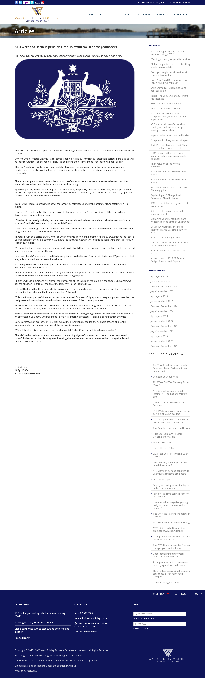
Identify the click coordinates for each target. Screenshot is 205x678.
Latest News (143, 14)
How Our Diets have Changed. (166, 103)
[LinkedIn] (20, 2)
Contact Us (180, 14)
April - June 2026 (159, 276)
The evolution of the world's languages (165, 165)
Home (91, 14)
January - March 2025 (162, 301)
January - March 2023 (162, 341)
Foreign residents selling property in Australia (171, 495)
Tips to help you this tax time (166, 108)
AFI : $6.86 (174, 594)
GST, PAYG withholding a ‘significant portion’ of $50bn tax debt (171, 412)
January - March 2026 (162, 281)
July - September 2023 (162, 331)
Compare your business (165, 376)
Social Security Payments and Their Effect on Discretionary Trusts (169, 147)
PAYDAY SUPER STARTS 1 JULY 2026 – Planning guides (170, 189)
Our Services (124, 14)
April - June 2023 (159, 336)
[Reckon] (39, 2)
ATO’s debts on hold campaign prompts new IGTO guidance (169, 530)
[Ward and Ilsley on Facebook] (17, 2)
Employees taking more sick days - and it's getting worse (171, 487)
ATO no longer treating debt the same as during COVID (167, 53)
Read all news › (22, 637)
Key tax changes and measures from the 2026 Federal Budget (170, 244)
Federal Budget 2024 (163, 448)
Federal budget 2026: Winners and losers (168, 252)
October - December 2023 (164, 326)
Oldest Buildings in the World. (168, 582)
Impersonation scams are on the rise (170, 135)
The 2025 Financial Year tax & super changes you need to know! (171, 547)
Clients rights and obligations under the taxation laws (43, 665)
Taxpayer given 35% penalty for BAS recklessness (170, 97)
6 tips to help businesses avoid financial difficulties (167, 213)
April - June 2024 (159, 316)
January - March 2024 (162, 321)
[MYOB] (26, 2)
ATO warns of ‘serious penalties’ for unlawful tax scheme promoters (171, 472)
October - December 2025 (164, 286)
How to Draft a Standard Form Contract (168, 404)
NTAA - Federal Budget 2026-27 (167, 237)
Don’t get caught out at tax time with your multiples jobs (170, 74)
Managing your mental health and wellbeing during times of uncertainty (170, 220)
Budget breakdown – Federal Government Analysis (168, 435)
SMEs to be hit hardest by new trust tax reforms (169, 205)
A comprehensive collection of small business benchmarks (171, 538)
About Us (105, 14)
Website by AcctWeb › (26, 670)
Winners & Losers (162, 442)
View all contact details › (86, 631)
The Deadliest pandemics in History (171, 428)
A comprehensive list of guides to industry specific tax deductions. (170, 564)
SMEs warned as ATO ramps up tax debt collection (169, 89)
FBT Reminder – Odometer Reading (171, 522)
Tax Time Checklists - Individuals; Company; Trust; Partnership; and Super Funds (170, 368)
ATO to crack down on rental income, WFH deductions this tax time (170, 393)
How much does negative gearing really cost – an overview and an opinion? (170, 505)
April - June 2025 (159, 296)
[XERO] (32, 2)
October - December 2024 (164, 306)
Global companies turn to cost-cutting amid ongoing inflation (170, 66)
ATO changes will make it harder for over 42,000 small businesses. (171, 421)
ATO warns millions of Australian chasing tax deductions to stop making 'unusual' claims (168, 127)
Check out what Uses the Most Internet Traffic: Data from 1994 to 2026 (169, 229)
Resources (162, 14)
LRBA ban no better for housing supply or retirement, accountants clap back (168, 155)
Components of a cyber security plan (170, 140)
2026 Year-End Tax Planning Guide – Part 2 (169, 181)
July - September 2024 (162, 311)
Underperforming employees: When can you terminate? (168, 555)
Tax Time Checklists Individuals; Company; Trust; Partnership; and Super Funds (168, 116)
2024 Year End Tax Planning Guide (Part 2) (171, 384)
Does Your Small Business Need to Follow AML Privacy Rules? (169, 82)
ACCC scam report (162, 479)
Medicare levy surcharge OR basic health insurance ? (170, 464)
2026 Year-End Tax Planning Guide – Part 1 (169, 173)
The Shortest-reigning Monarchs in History (171, 515)
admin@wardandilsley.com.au (153, 2)
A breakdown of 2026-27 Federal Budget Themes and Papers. (167, 260)
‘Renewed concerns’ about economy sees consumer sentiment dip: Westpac (171, 573)
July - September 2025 (162, 291)
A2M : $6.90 (154, 594)
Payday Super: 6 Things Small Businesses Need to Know (166, 197)
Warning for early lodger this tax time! (170, 59)
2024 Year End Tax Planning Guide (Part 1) (171, 455)
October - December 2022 (164, 346)
